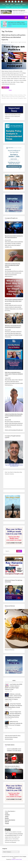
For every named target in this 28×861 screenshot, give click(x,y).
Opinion (11, 4)
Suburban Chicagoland (18, 10)
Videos (25, 98)
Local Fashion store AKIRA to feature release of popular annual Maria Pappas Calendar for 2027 (17, 23)
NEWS (14, 680)
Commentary (20, 95)
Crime (24, 95)
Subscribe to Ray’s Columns (16, 7)
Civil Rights (10, 95)
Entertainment (18, 4)
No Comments (23, 42)
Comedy (15, 95)
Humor (16, 96)
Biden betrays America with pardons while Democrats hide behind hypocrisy (13, 37)
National (20, 96)
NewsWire (4, 98)
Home (3, 4)
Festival (7, 96)
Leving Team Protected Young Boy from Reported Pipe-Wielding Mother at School (13, 705)
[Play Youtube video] (14, 758)
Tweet (10, 90)
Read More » (6, 88)
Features (24, 4)
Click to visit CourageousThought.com (14, 430)
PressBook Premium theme (16, 859)
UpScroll (7, 821)
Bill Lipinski (5, 95)
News (7, 4)
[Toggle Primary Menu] (26, 17)
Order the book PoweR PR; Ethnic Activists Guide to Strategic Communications (13, 737)
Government (12, 96)
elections (3, 96)
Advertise (8, 7)
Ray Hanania (15, 42)
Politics (11, 98)
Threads (7, 823)
